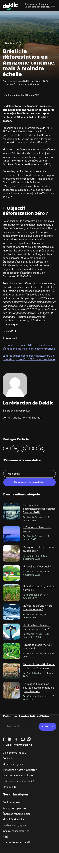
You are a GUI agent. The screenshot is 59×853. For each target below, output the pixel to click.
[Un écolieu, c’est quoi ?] (11, 573)
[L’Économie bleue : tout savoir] (11, 534)
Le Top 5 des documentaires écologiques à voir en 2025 (39, 509)
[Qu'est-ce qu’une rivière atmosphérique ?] (11, 612)
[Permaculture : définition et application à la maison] (11, 671)
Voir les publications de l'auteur (22, 417)
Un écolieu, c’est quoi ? (37, 566)
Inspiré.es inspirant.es (16, 831)
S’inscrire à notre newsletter (20, 770)
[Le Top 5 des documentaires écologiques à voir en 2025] (11, 511)
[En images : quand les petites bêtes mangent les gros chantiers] (11, 690)
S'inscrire (47, 727)
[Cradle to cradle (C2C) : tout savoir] (11, 651)
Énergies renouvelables (16, 814)
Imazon (16, 157)
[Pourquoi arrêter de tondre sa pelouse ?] (11, 553)
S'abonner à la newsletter (29, 482)
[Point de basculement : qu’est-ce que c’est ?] (11, 632)
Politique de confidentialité (18, 781)
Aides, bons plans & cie (16, 808)
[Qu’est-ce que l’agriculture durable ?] (11, 592)
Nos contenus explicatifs (17, 842)
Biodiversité (11, 43)
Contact (7, 758)
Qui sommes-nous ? (14, 752)
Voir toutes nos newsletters (19, 775)
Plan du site (10, 787)
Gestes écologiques (14, 825)
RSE (5, 836)
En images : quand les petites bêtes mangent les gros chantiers (38, 688)
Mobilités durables (14, 819)
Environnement (12, 802)
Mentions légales (13, 764)
